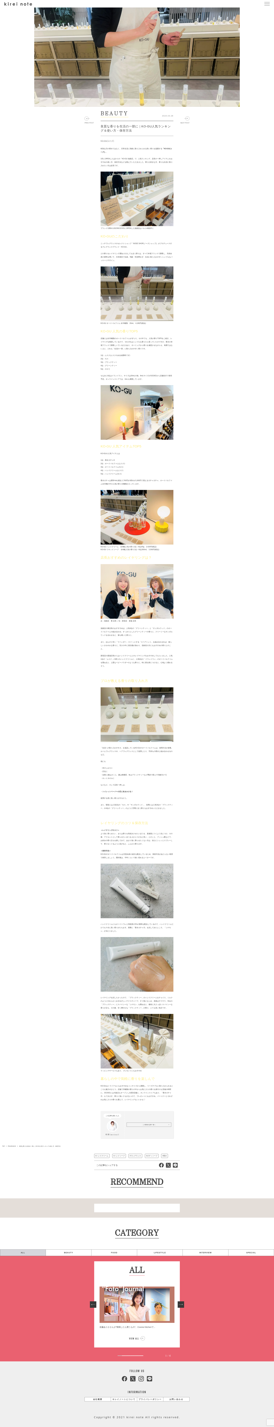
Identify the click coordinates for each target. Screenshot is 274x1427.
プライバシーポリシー (150, 1399)
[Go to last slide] (93, 1304)
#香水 (164, 1156)
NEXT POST (184, 123)
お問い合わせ (176, 1399)
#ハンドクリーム (101, 1156)
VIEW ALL (134, 1338)
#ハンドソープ (119, 1156)
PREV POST (89, 123)
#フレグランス (135, 1156)
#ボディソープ (151, 1156)
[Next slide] (181, 1304)
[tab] (120, 1355)
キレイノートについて (124, 1399)
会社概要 (97, 1399)
